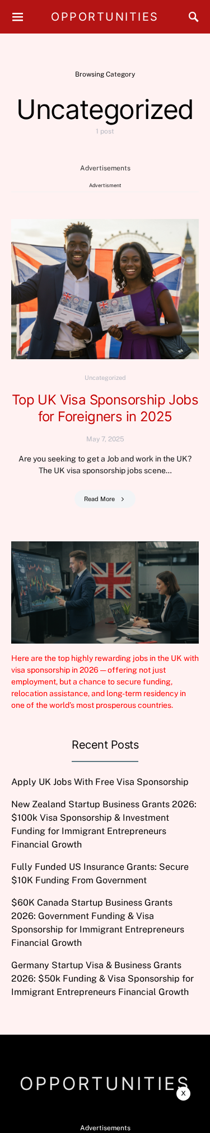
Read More (99, 499)
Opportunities (105, 16)
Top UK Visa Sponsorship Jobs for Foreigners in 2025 (105, 408)
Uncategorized (105, 377)
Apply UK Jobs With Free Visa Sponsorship (100, 782)
